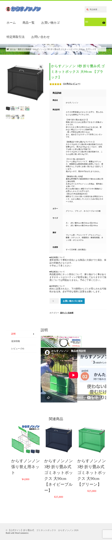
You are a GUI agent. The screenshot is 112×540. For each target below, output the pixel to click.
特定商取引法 (16, 37)
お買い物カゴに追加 (72, 301)
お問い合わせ (40, 37)
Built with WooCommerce (17, 533)
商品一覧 (29, 22)
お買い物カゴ (50, 22)
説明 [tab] (13, 334)
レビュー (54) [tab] (17, 348)
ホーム (11, 22)
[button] (41, 67)
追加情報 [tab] (15, 341)
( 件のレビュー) (71, 84)
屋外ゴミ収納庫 (24, 49)
